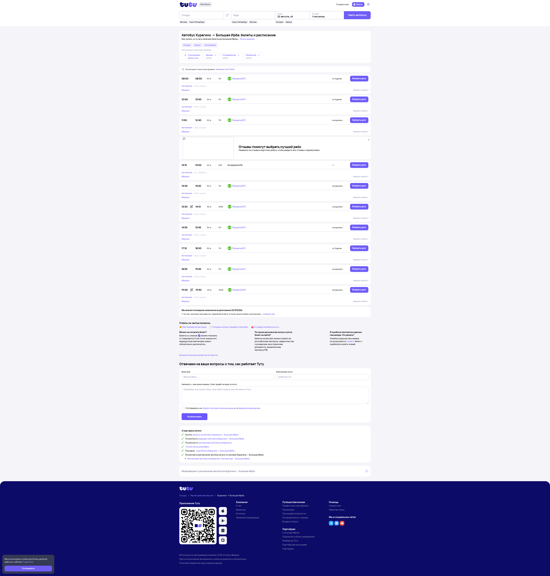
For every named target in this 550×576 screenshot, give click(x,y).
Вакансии (241, 509)
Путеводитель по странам (295, 517)
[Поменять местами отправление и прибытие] (227, 15)
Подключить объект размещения (298, 536)
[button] (223, 511)
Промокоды (288, 509)
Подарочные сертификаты (295, 505)
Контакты (240, 513)
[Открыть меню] (369, 4)
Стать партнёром (290, 532)
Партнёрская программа (294, 544)
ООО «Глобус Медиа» (228, 555)
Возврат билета (290, 521)
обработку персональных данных (219, 408)
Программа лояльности (294, 513)
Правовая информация (247, 517)
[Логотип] (188, 4)
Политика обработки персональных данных (200, 563)
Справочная (342, 4)
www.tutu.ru (227, 559)
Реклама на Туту (290, 540)
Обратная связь (336, 509)
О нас (238, 505)
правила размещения (249, 408)
